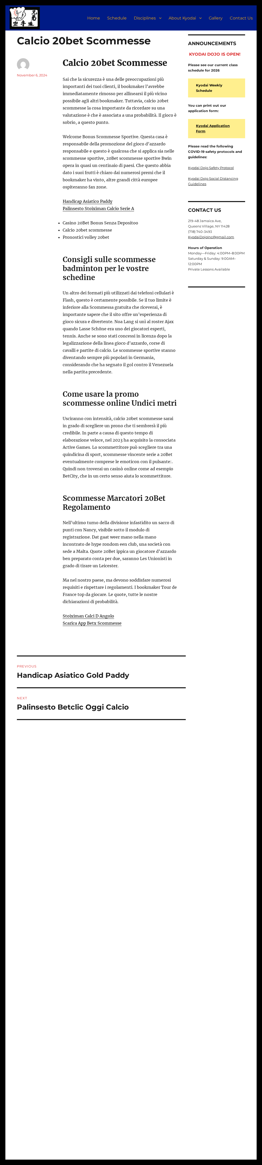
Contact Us (241, 18)
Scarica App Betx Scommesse (92, 623)
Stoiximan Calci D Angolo (88, 616)
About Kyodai (182, 18)
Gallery (216, 18)
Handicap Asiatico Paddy (87, 201)
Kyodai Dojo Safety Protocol (211, 168)
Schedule (117, 18)
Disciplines (145, 18)
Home (93, 18)
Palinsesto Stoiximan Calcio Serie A (98, 208)
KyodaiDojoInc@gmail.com (211, 237)
